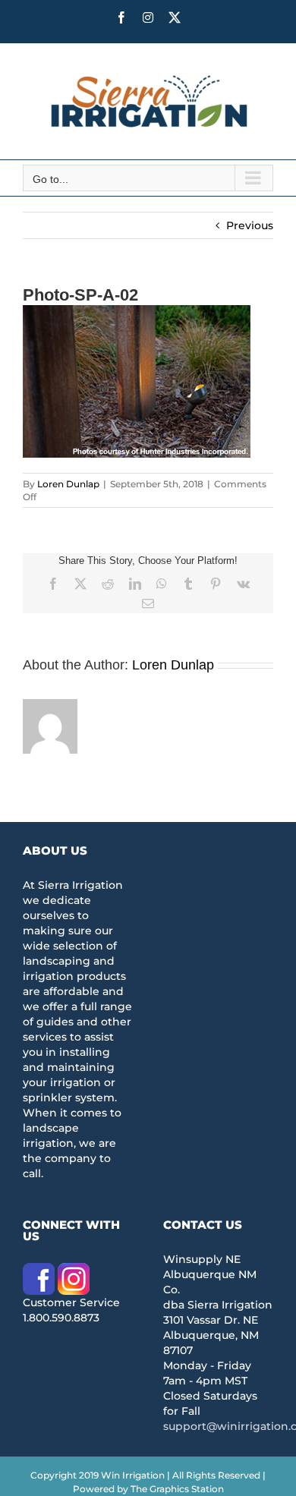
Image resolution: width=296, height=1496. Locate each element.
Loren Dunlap (68, 484)
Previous (249, 225)
